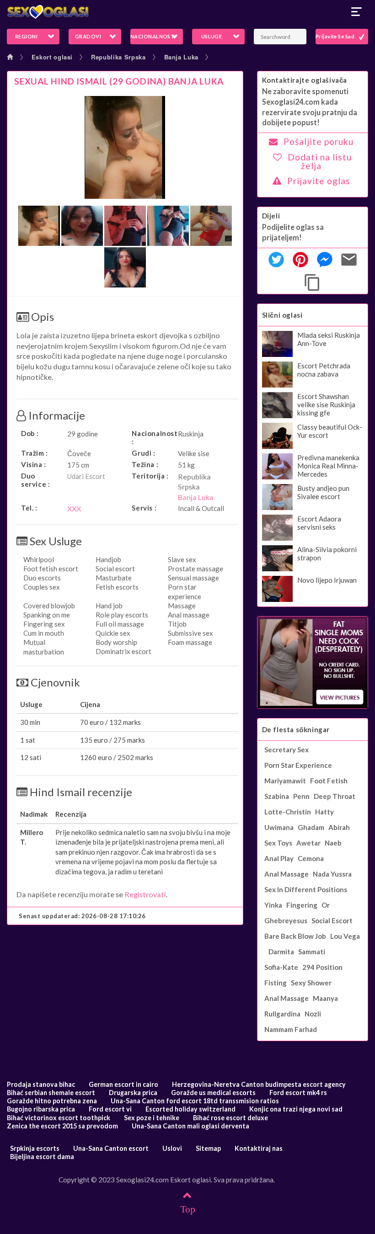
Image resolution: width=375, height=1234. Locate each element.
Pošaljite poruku (319, 141)
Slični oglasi (282, 315)
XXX (74, 508)
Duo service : (35, 480)
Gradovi (88, 36)
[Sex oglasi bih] (187, 12)
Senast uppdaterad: (82, 916)
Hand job (109, 605)
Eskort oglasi (52, 57)
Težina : (145, 464)
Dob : (30, 433)
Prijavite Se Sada (336, 36)
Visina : (33, 464)
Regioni (26, 36)
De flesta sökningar (296, 729)
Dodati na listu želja (320, 161)
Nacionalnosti (153, 36)
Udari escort (86, 476)
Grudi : (143, 453)
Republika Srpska (118, 57)
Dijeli (271, 216)
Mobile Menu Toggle (356, 11)
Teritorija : (150, 476)
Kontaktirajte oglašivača (304, 80)
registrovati (145, 894)
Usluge (211, 36)
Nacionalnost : (152, 437)
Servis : (144, 508)
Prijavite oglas (318, 181)
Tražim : (34, 453)
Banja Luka (181, 57)
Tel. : (29, 508)
